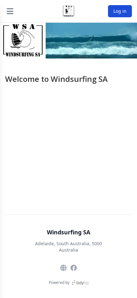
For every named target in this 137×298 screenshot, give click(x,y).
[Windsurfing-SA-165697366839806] (73, 267)
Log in (119, 11)
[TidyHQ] (80, 282)
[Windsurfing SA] (68, 11)
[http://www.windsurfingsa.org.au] (63, 267)
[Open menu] (10, 11)
